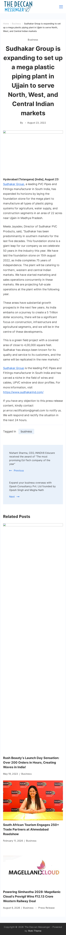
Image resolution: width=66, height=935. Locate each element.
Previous (19, 470)
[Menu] (61, 6)
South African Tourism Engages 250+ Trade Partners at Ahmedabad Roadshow (31, 829)
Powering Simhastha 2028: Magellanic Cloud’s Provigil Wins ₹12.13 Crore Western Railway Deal (32, 896)
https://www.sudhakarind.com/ (23, 392)
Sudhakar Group (13, 184)
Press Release (46, 907)
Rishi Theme (34, 930)
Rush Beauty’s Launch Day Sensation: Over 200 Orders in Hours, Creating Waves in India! (31, 762)
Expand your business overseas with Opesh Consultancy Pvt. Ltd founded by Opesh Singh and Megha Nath (32, 486)
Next (12, 496)
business (26, 431)
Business (33, 39)
